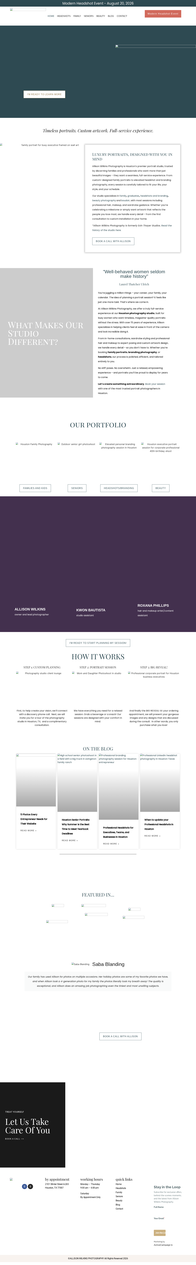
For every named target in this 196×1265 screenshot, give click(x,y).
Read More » (29, 830)
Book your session (155, 384)
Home (51, 16)
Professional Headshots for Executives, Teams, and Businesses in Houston (118, 832)
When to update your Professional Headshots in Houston (158, 824)
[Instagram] (30, 1186)
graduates (133, 195)
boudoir (125, 200)
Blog (111, 16)
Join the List (160, 1233)
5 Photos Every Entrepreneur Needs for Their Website (34, 819)
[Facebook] (24, 1186)
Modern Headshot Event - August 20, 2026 (98, 3)
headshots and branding (154, 195)
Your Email (159, 1218)
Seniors (89, 16)
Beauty (100, 16)
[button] (20, 978)
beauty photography (104, 200)
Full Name (159, 1207)
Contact (122, 16)
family (123, 195)
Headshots (64, 16)
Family (77, 16)
